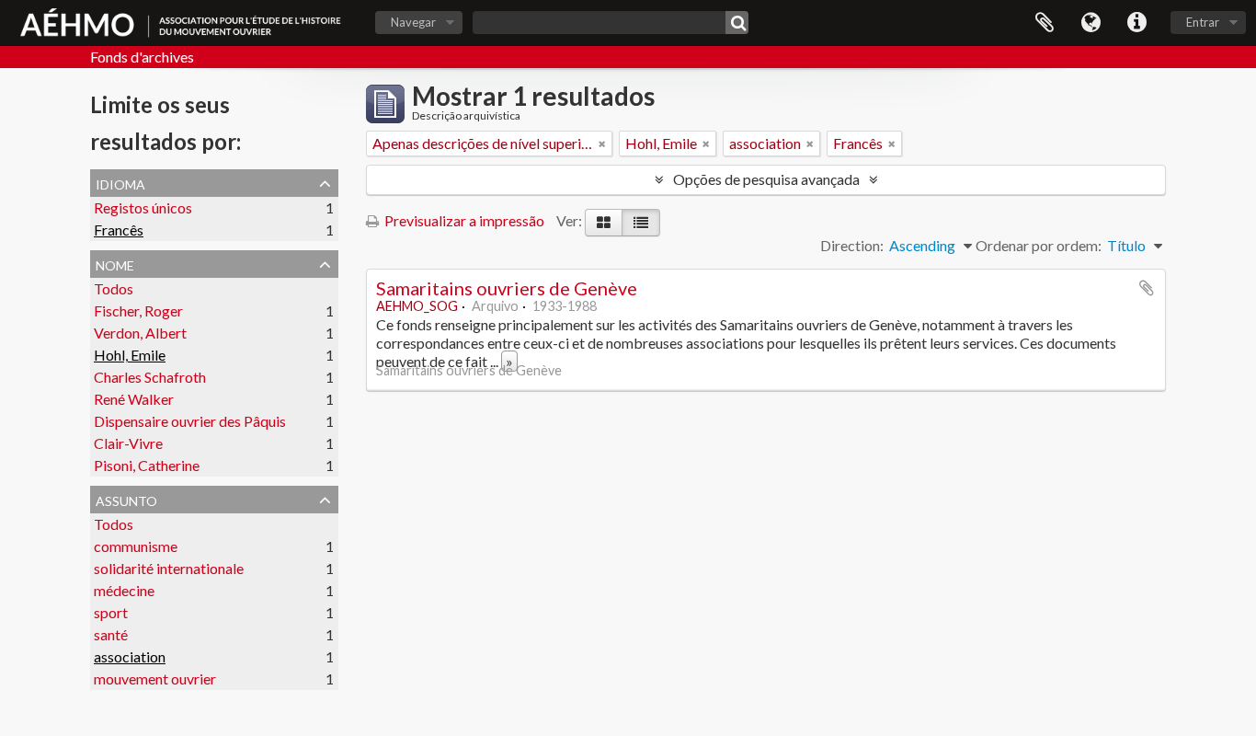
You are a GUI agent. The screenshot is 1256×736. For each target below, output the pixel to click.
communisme (135, 546)
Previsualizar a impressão (463, 220)
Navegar (413, 22)
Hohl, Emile (130, 354)
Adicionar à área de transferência (1146, 288)
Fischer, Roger (138, 310)
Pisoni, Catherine (147, 465)
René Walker (134, 399)
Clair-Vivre (128, 443)
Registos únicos (143, 207)
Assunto (126, 499)
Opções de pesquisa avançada (766, 179)
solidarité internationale (169, 568)
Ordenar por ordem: (1039, 245)
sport (111, 612)
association (130, 656)
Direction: (852, 245)
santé (111, 634)
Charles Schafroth (150, 376)
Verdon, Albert (140, 332)
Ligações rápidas (1136, 23)
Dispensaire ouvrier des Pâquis (190, 421)
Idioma (1090, 23)
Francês (118, 229)
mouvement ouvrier (155, 678)
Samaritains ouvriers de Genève (506, 288)
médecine (124, 590)
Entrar (1202, 22)
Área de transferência (1045, 23)
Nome (115, 263)
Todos (113, 288)
